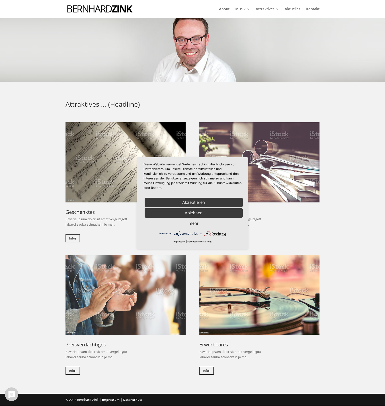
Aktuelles (292, 9)
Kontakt (312, 9)
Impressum (111, 400)
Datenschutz (132, 400)
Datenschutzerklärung (199, 241)
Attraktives (265, 9)
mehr (194, 223)
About (224, 9)
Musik (240, 9)
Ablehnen (194, 212)
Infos (72, 238)
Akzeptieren (193, 202)
